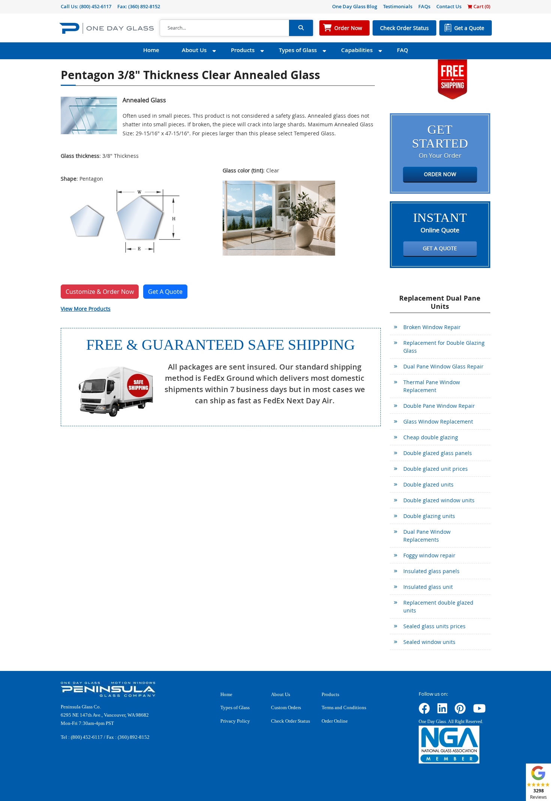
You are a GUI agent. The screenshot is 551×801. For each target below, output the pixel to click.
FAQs (424, 6)
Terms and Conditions (344, 707)
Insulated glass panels (431, 571)
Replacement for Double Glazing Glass (444, 346)
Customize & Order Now (100, 291)
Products (243, 50)
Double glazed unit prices (435, 468)
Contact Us (448, 6)
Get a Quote (469, 27)
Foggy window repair (429, 555)
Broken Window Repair (432, 327)
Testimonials (397, 6)
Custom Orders (286, 707)
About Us (194, 50)
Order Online (335, 721)
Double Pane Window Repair (439, 405)
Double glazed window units (439, 500)
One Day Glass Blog (354, 6)
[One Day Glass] (106, 28)
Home (151, 50)
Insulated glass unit (428, 586)
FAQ (402, 50)
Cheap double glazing (430, 437)
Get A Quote (165, 291)
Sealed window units (429, 641)
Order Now (348, 27)
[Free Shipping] (452, 78)
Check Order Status (404, 27)
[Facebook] (424, 711)
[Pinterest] (460, 711)
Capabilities (357, 50)
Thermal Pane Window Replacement (431, 386)
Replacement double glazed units (438, 606)
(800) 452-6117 (95, 6)
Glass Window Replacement (438, 421)
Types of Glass (298, 50)
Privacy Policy (235, 721)
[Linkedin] (442, 711)
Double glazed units (428, 484)
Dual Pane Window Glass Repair (443, 366)
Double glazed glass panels (437, 453)
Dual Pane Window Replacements (427, 535)
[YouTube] (479, 711)
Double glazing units (429, 516)
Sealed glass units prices (434, 626)
